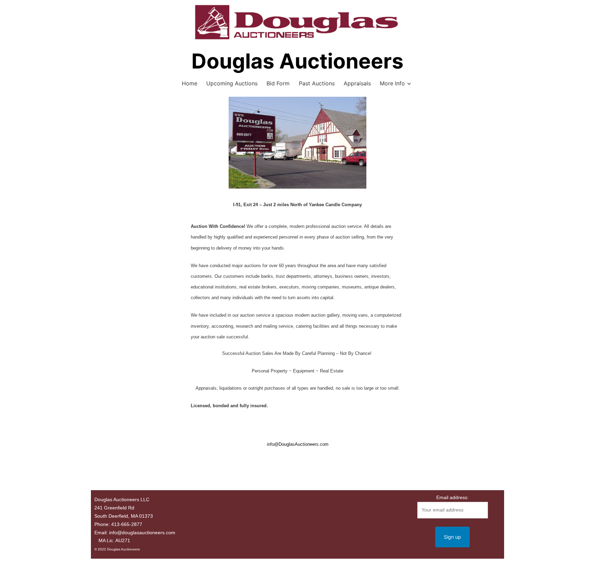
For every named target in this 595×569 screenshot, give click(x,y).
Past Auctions (317, 83)
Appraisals (357, 83)
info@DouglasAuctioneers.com (297, 444)
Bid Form (278, 83)
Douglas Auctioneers (297, 61)
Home (189, 83)
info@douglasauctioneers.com (142, 532)
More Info (392, 83)
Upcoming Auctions (232, 83)
